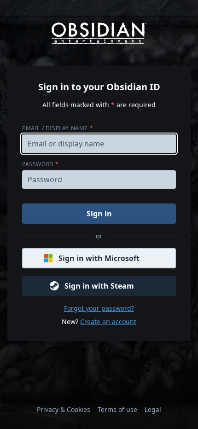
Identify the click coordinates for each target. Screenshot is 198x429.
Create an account (108, 321)
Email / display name (57, 128)
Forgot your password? (99, 308)
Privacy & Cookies (63, 409)
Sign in (99, 214)
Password (40, 164)
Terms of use (117, 409)
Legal (153, 409)
